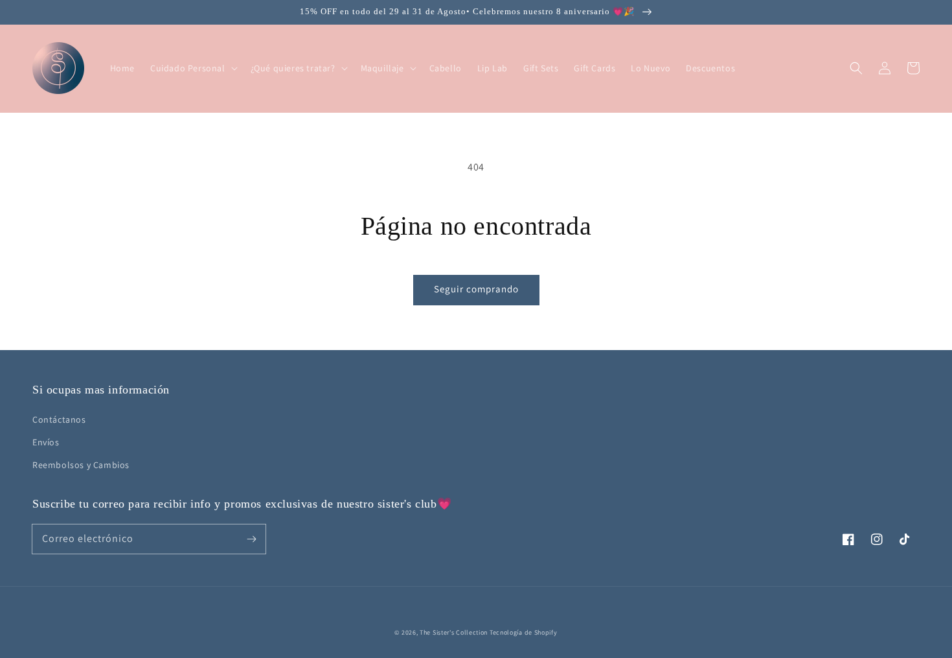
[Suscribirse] (251, 538)
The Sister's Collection (455, 632)
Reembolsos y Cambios (81, 465)
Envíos (46, 442)
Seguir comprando (476, 289)
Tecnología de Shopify (524, 632)
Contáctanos (59, 419)
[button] (856, 68)
